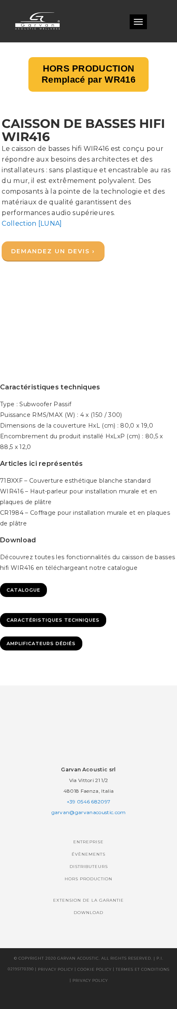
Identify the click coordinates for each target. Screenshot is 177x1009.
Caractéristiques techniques (53, 620)
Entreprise (88, 842)
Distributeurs (89, 866)
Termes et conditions (143, 969)
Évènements (88, 854)
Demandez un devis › (53, 251)
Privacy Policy (55, 969)
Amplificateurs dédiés (41, 643)
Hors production (88, 879)
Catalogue (23, 590)
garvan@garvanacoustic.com (88, 812)
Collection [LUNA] (32, 223)
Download (88, 912)
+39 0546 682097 (89, 801)
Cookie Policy (94, 969)
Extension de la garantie (88, 900)
